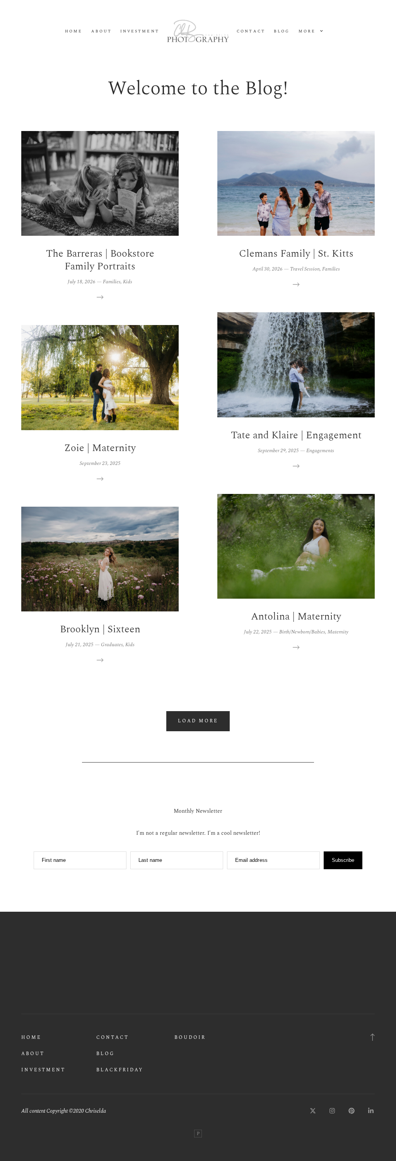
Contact (251, 31)
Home (73, 31)
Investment (139, 31)
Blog (282, 31)
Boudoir (190, 1037)
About (101, 31)
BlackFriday (119, 1070)
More (308, 31)
